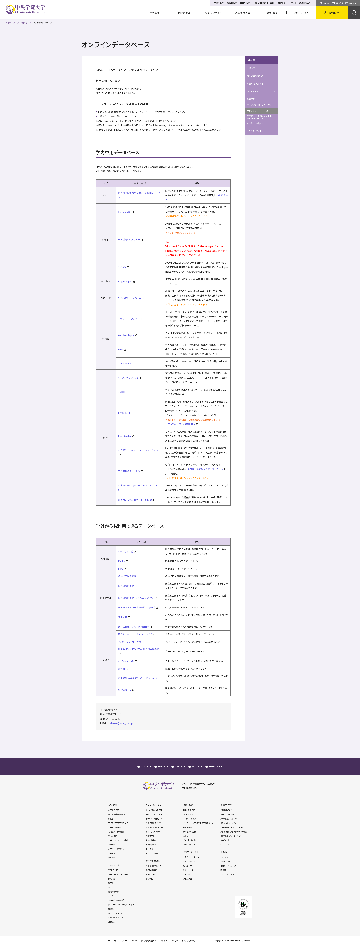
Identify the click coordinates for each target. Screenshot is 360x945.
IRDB (120, 568)
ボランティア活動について (156, 818)
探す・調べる (22, 22)
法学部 (110, 887)
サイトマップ (113, 940)
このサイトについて (130, 940)
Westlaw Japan (126, 335)
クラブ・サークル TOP (191, 857)
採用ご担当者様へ (190, 840)
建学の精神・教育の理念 (117, 814)
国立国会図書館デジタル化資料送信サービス (259, 117)
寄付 (272, 3)
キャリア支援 (188, 814)
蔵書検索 (251, 98)
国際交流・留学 (152, 844)
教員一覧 (111, 878)
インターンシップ (189, 818)
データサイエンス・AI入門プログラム (122, 904)
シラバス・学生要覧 (115, 913)
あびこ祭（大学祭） (153, 831)
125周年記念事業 (227, 874)
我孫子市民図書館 (127, 576)
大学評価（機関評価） (116, 849)
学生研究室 (150, 874)
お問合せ (352, 3)
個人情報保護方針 (149, 940)
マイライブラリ (253, 130)
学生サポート (151, 849)
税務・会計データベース (129, 297)
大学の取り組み (114, 827)
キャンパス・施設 (152, 853)
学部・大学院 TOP (115, 870)
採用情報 (111, 853)
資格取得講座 (151, 870)
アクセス (326, 3)
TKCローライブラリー (128, 318)
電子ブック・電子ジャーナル (259, 104)
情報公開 (111, 844)
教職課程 (111, 909)
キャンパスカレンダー (154, 814)
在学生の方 (219, 3)
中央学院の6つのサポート (118, 874)
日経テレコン (124, 211)
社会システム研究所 (228, 865)
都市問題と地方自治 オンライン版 (135, 499)
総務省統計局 (125, 690)
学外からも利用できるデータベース (143, 69)
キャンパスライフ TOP (154, 810)
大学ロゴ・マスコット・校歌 (118, 840)
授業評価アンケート (116, 917)
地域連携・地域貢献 (116, 831)
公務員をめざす (189, 844)
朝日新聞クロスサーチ (129, 239)
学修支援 (251, 67)
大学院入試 (225, 840)
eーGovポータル (126, 661)
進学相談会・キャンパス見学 (231, 827)
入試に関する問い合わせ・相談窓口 (234, 831)
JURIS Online (125, 363)
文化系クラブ (188, 865)
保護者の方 (232, 3)
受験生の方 (163, 766)
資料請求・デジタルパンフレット (232, 836)
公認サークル (188, 870)
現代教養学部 (113, 891)
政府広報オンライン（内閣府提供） (134, 626)
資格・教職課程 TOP (153, 865)
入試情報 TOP (226, 810)
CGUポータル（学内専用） (301, 3)
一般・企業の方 (259, 3)
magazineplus (125, 281)
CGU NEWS (225, 857)
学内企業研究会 (189, 831)
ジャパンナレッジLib (128, 377)
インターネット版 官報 (129, 641)
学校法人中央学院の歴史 (118, 823)
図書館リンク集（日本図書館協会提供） (136, 607)
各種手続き (187, 827)
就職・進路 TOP (189, 810)
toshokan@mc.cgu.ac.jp (120, 723)
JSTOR (121, 392)
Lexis (120, 349)
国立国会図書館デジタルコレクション (206, 469)
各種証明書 (150, 836)
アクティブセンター (227, 861)
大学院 (110, 896)
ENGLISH (282, 3)
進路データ (187, 836)
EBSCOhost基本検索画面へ (181, 424)
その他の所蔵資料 (255, 123)
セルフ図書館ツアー (256, 75)
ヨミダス (122, 267)
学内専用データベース (116, 69)
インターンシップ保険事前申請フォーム (198, 823)
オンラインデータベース (257, 110)
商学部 (110, 883)
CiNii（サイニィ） (125, 551)
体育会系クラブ (189, 861)
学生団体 (186, 874)
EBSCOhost (124, 413)
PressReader (124, 436)
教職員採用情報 (188, 940)
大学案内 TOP (113, 810)
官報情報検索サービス (129, 471)
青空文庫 (122, 617)
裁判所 (121, 668)
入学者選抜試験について (230, 818)
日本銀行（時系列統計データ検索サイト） (137, 678)
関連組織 (111, 857)
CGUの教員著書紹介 (116, 900)
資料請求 (339, 3)
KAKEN (121, 561)
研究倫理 (111, 922)
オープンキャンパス (228, 814)
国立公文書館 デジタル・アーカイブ (135, 634)
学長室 (110, 818)
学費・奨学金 (151, 840)
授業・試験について (153, 823)
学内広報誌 (112, 836)
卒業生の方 (245, 3)
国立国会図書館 (126, 585)
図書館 (8, 22)
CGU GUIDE (225, 844)
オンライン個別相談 (228, 823)
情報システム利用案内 (154, 827)
